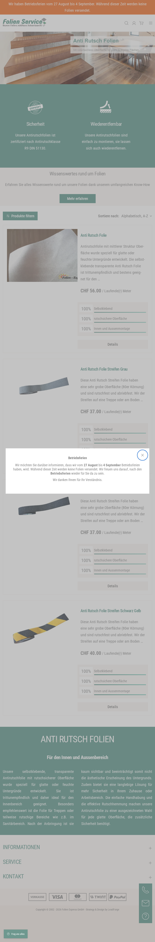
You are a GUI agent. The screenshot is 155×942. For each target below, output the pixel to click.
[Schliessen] (142, 455)
